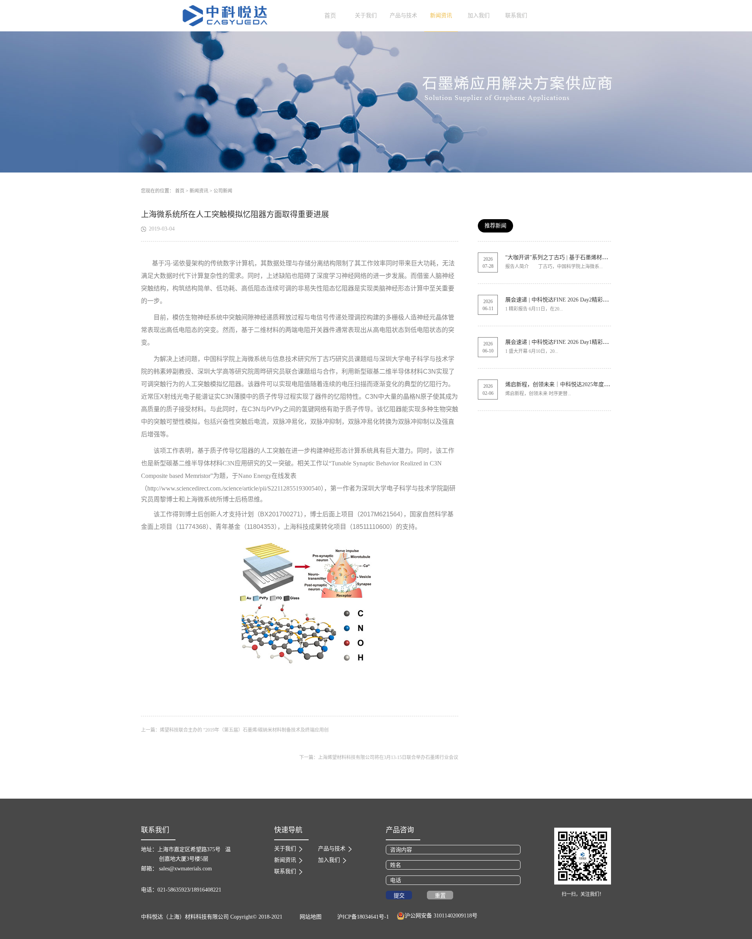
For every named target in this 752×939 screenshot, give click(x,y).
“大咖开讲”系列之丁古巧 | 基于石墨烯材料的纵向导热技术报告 (581, 257)
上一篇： (235, 730)
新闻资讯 (199, 191)
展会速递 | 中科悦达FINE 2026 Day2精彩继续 (559, 300)
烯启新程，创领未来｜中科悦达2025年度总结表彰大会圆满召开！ (584, 384)
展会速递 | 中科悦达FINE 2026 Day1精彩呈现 (559, 342)
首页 (330, 16)
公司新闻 (222, 191)
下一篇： (378, 757)
